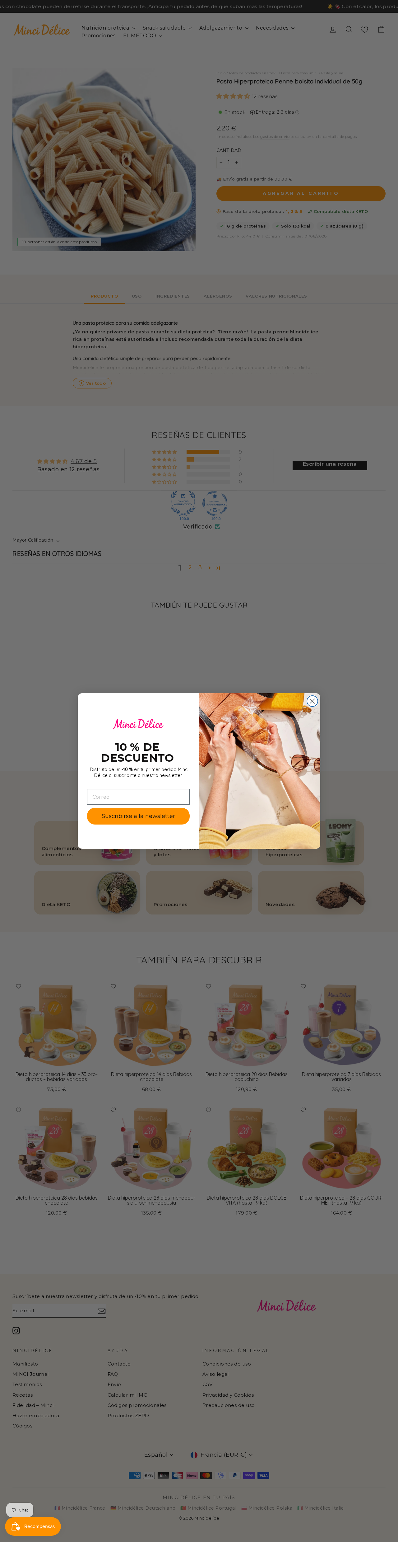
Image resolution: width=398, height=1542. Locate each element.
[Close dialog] (312, 701)
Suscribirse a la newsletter (138, 816)
